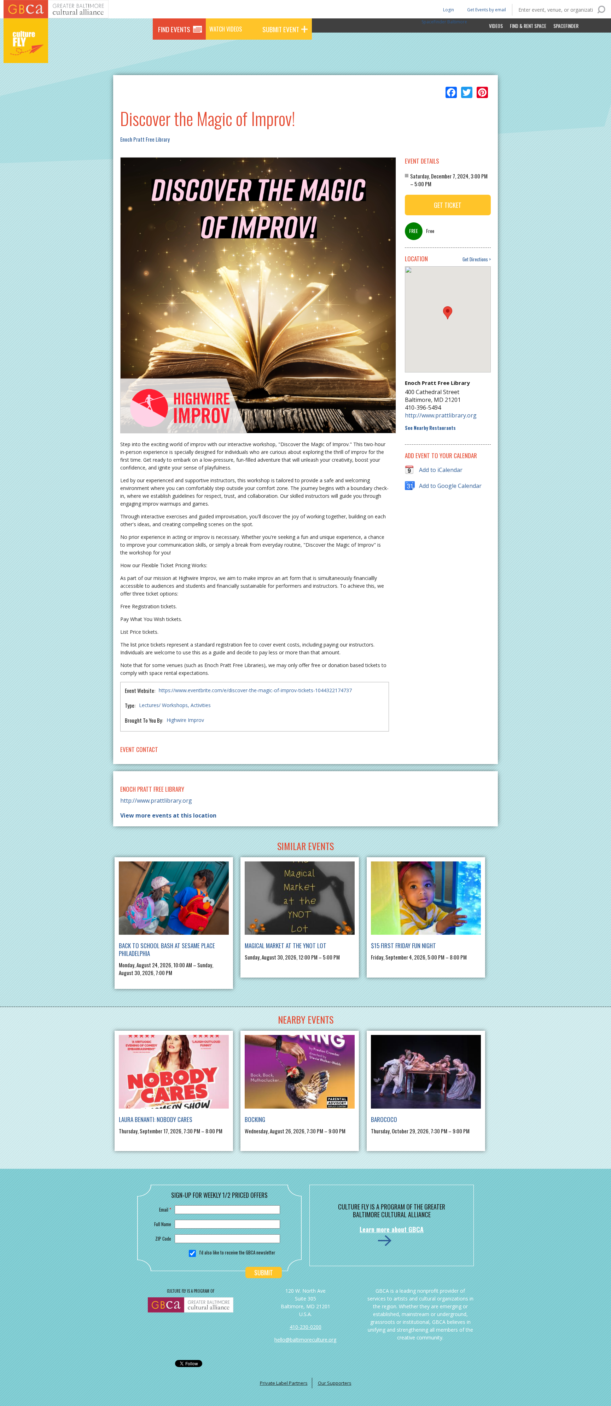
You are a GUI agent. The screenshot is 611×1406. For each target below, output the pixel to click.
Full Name (162, 1224)
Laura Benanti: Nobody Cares (155, 1119)
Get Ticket (447, 205)
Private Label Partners (284, 1383)
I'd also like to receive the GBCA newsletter (237, 1252)
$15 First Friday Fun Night (403, 945)
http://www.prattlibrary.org (441, 415)
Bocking (255, 1119)
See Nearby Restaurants (430, 428)
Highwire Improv (185, 720)
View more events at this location (168, 815)
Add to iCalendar (440, 470)
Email (165, 1209)
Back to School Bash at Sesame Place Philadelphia (167, 949)
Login (448, 9)
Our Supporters (334, 1383)
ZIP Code (163, 1238)
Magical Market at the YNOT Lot (285, 945)
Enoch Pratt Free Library (145, 139)
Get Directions (475, 259)
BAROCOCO (384, 1119)
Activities (201, 705)
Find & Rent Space (528, 25)
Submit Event (280, 29)
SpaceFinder (565, 25)
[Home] (26, 53)
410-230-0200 (305, 1327)
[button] (447, 312)
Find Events (174, 29)
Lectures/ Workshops (163, 705)
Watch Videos (225, 29)
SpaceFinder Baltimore (444, 22)
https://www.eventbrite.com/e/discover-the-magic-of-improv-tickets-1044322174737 (255, 690)
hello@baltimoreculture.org (305, 1339)
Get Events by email (486, 10)
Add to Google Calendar (450, 486)
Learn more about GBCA (392, 1229)
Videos (496, 25)
